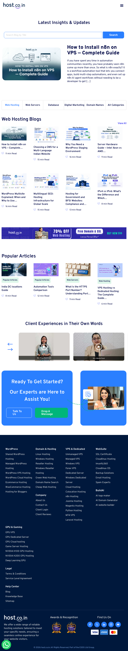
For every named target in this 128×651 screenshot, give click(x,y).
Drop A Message (47, 413)
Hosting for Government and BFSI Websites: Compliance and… (76, 199)
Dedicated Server (75, 473)
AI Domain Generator (107, 500)
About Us (40, 500)
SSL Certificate (104, 454)
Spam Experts (103, 482)
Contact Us (41, 505)
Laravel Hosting (74, 520)
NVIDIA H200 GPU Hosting (19, 555)
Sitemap (9, 601)
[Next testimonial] (10, 349)
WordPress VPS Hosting (17, 473)
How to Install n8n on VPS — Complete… (14, 146)
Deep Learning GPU (15, 560)
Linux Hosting (43, 454)
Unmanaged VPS (74, 454)
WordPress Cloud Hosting (18, 477)
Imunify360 (102, 463)
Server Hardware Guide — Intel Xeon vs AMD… (110, 148)
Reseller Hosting (44, 463)
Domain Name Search (47, 482)
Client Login (42, 509)
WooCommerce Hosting (17, 487)
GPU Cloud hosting (15, 541)
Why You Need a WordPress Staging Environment (76, 148)
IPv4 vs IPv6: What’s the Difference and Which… (109, 195)
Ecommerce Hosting (16, 482)
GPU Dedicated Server (17, 537)
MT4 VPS (70, 515)
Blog (7, 591)
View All (122, 123)
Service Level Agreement (18, 578)
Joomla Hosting (74, 501)
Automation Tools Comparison (44, 288)
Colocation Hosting (76, 491)
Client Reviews (43, 514)
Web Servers (32, 105)
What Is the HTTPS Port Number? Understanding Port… (78, 290)
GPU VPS (10, 532)
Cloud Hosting (73, 487)
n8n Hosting (72, 496)
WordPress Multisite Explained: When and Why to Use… (13, 197)
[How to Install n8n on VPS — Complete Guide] (31, 63)
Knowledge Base (14, 596)
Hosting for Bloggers (16, 491)
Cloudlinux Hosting (105, 459)
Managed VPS (73, 459)
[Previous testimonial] (10, 344)
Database (53, 105)
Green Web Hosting (46, 477)
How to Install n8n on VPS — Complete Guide (93, 50)
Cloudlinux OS (103, 468)
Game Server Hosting (16, 546)
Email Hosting (103, 477)
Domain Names (95, 105)
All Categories (116, 105)
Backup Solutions (105, 473)
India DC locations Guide (12, 288)
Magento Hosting (74, 505)
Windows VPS (73, 463)
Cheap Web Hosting (46, 487)
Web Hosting (12, 105)
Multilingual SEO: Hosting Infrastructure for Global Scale (44, 199)
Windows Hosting (45, 459)
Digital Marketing (74, 105)
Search (113, 35)
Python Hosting (74, 510)
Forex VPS (71, 468)
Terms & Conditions (15, 573)
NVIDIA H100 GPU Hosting (19, 551)
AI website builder (105, 505)
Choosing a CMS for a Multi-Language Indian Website (46, 151)
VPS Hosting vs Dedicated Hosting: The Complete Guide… (108, 293)
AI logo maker (103, 495)
